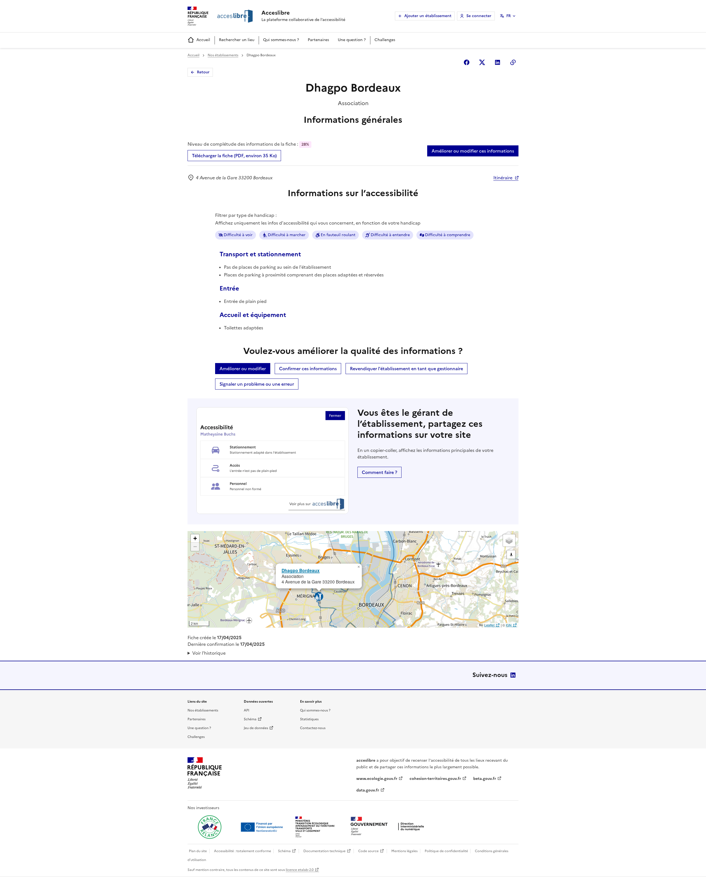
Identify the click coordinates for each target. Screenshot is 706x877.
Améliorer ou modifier (243, 368)
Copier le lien (512, 62)
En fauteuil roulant (338, 235)
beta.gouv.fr (484, 779)
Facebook (466, 62)
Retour (203, 72)
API (246, 710)
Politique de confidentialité (446, 851)
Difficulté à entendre (390, 235)
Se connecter (478, 16)
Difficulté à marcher (287, 235)
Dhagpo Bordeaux (301, 570)
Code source (368, 851)
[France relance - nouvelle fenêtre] (210, 827)
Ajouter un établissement (427, 16)
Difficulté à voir (238, 235)
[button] (358, 567)
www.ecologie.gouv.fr (376, 779)
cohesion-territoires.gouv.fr (435, 779)
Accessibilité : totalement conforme (242, 851)
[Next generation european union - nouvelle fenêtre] (262, 827)
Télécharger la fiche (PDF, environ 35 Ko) (234, 155)
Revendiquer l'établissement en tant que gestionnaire (406, 368)
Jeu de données (256, 728)
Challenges (385, 40)
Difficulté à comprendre (447, 235)
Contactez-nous (312, 728)
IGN (509, 625)
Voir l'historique (209, 653)
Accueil (203, 40)
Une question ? (352, 40)
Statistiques (309, 719)
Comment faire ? (379, 472)
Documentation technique (324, 851)
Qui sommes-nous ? (281, 40)
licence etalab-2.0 (300, 869)
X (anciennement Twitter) (482, 62)
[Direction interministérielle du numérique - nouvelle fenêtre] (388, 827)
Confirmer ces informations (308, 368)
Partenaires (318, 40)
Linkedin (497, 62)
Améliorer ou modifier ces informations (473, 151)
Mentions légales (404, 851)
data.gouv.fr (367, 790)
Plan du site (198, 851)
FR (508, 16)
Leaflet (489, 625)
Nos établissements (223, 55)
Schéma (250, 719)
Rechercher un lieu (236, 40)
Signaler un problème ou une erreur (257, 384)
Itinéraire (502, 177)
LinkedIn (512, 675)
